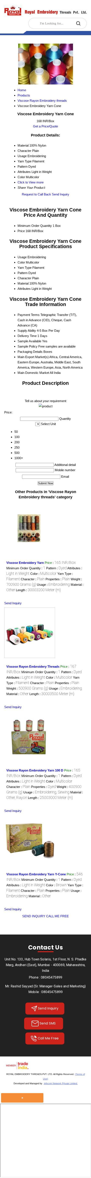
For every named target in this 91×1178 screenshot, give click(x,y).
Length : (38, 590)
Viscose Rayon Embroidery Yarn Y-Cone (36, 874)
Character (24, 278)
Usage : (53, 584)
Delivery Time (27, 336)
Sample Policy (27, 346)
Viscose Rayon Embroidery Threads (32, 666)
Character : (33, 579)
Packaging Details (30, 351)
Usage (22, 257)
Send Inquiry (60, 194)
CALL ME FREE (57, 916)
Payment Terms (29, 315)
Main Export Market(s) (33, 357)
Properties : (58, 579)
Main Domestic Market (33, 372)
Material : (17, 694)
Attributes (24, 288)
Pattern (23, 273)
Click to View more (31, 182)
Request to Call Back (36, 194)
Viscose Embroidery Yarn (25, 562)
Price (21, 231)
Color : (43, 573)
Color (21, 262)
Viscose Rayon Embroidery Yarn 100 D (34, 770)
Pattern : (56, 568)
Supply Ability (27, 330)
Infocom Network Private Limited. (61, 1083)
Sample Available (29, 341)
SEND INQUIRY (33, 916)
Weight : (27, 688)
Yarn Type (25, 267)
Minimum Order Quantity (35, 225)
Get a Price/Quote (45, 126)
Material (23, 283)
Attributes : (25, 677)
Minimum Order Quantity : (25, 568)
